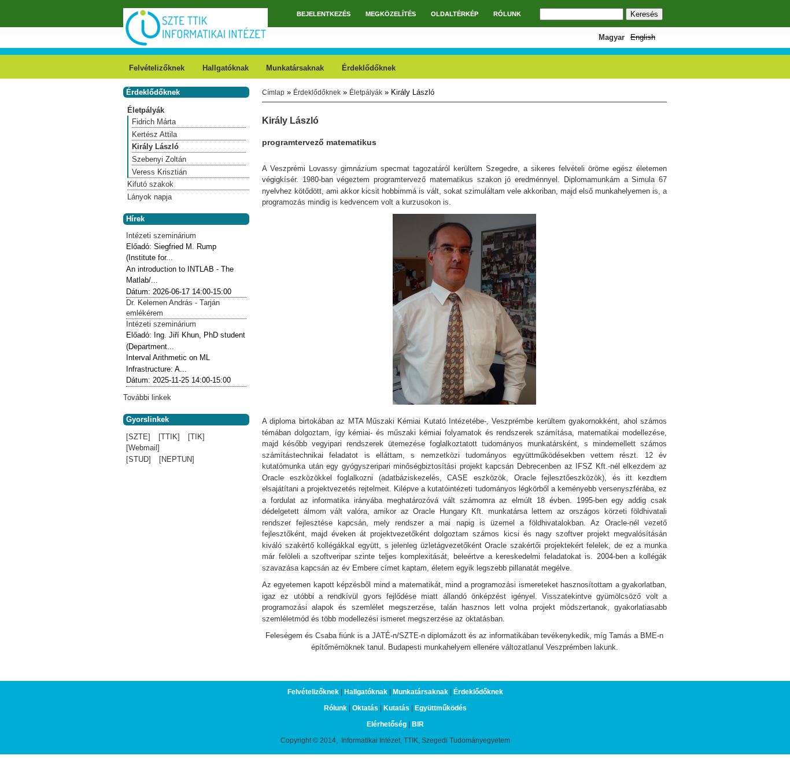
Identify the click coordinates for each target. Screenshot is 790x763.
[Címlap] (195, 44)
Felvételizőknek (156, 68)
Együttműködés (441, 708)
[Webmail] (143, 447)
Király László (155, 146)
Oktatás (365, 708)
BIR (418, 724)
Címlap (273, 92)
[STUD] (138, 459)
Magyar (612, 37)
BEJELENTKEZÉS (323, 13)
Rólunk (335, 708)
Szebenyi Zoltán (159, 159)
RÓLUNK (507, 13)
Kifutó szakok (150, 184)
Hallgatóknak (225, 68)
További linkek (147, 397)
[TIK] (196, 436)
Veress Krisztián (159, 172)
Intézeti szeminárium (161, 235)
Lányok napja (149, 196)
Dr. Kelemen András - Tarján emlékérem (173, 307)
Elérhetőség (387, 724)
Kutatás (396, 708)
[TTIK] (169, 436)
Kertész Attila (154, 134)
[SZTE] (138, 436)
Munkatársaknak (295, 68)
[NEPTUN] (176, 459)
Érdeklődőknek (369, 68)
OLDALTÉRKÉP (454, 13)
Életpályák (365, 92)
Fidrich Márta (154, 121)
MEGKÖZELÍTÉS (391, 13)
